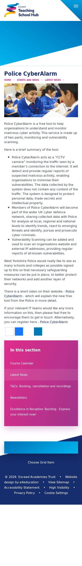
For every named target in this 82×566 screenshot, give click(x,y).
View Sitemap (58, 482)
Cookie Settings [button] (56, 492)
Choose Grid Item (41, 462)
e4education (29, 482)
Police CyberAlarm (54, 322)
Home (7, 80)
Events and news (28, 80)
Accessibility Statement (21, 487)
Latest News (53, 80)
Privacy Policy (24, 492)
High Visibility (59, 487)
